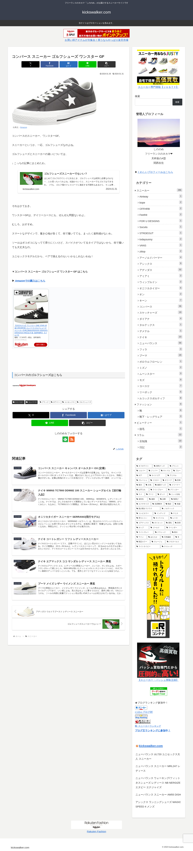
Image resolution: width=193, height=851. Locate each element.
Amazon (23, 127)
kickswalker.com (151, 745)
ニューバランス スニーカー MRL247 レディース (157, 768)
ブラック (45, 402)
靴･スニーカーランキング (148, 726)
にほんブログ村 (144, 712)
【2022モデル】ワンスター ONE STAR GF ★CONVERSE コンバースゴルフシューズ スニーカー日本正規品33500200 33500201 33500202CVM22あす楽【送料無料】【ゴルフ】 (31, 330)
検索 (137, 96)
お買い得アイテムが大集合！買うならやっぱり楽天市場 (96, 40)
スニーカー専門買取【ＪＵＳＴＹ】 (158, 87)
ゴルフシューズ (85, 402)
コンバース (32, 402)
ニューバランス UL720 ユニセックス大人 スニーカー (157, 756)
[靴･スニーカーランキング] (142, 721)
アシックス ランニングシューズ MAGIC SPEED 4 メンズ (158, 804)
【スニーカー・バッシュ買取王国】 (158, 680)
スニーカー (19, 402)
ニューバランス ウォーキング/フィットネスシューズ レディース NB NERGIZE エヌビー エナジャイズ (157, 783)
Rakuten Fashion (96, 831)
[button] (106, 64)
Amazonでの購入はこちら (30, 280)
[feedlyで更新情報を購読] (65, 439)
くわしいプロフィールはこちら (155, 172)
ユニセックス (69, 402)
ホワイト (56, 402)
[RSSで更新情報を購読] (72, 439)
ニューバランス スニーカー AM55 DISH (158, 794)
